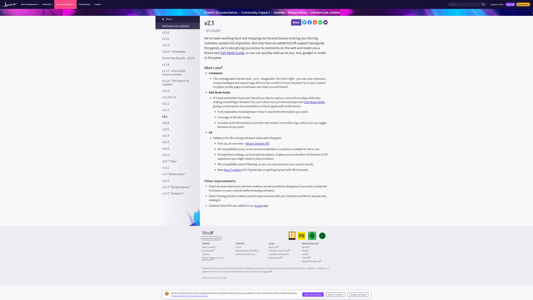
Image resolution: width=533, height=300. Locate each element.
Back (169, 19)
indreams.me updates (325, 12)
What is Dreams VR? (257, 143)
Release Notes (297, 12)
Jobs (304, 254)
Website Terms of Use (278, 250)
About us (272, 247)
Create (238, 247)
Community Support (255, 12)
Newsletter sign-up (310, 261)
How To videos (233, 170)
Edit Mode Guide (232, 53)
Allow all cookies (313, 294)
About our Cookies (211, 238)
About (304, 247)
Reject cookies (335, 294)
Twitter (305, 257)
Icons (258, 206)
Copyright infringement (279, 254)
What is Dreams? (209, 247)
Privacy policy (274, 257)
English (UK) (496, 4)
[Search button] (484, 4)
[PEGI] (292, 236)
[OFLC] (322, 236)
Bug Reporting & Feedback (247, 250)
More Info (266, 271)
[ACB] (302, 236)
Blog (304, 250)
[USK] (312, 236)
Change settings (357, 294)
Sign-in (510, 4)
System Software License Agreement (213, 258)
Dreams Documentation (220, 12)
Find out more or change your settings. (189, 296)
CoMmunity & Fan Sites (245, 254)
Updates (279, 12)
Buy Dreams (523, 4)
